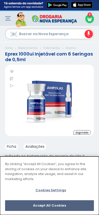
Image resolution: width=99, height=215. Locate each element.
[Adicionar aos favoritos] (12, 72)
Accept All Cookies (49, 205)
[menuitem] (8, 18)
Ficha (11, 146)
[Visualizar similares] (12, 79)
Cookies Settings (51, 190)
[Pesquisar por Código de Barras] (14, 35)
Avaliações (34, 146)
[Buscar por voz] (89, 34)
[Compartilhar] (11, 86)
